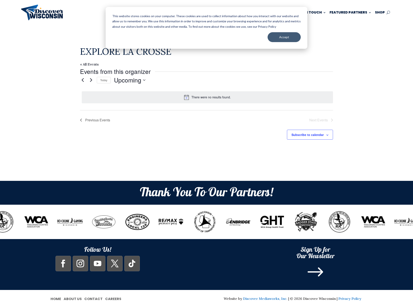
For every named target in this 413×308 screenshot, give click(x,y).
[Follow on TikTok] (132, 263)
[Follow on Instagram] (80, 263)
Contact (93, 298)
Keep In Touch (308, 12)
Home (56, 298)
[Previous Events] (82, 80)
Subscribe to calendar (307, 135)
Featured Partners (348, 12)
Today (103, 80)
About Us (73, 298)
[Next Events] (91, 80)
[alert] (207, 97)
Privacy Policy (349, 298)
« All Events (89, 64)
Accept (284, 37)
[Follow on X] (115, 263)
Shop (380, 12)
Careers (113, 298)
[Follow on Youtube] (97, 263)
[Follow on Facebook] (63, 263)
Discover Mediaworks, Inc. (265, 298)
